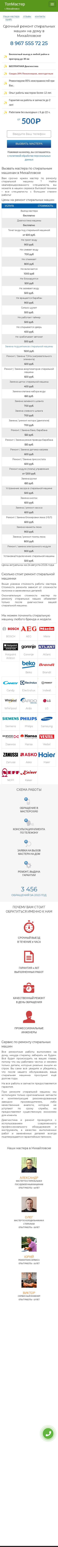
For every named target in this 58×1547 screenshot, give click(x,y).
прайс (8, 19)
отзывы (27, 16)
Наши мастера (11, 16)
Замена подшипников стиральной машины (29, 346)
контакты (40, 16)
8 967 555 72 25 (29, 43)
